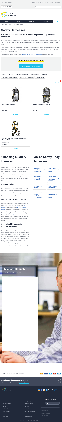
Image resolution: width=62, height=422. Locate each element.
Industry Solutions (6, 411)
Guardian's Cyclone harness (15, 214)
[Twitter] (50, 374)
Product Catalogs (28, 416)
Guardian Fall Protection (22, 74)
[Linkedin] (59, 374)
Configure (15, 114)
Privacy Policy (28, 401)
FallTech (11, 74)
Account (46, 2)
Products (6, 21)
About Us (33, 2)
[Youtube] (54, 374)
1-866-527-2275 (7, 6)
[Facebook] (46, 374)
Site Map (27, 406)
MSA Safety (44, 74)
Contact (51, 2)
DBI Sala (4, 74)
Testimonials (57, 2)
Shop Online (45, 21)
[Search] (59, 7)
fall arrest (10, 211)
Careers (4, 406)
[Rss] (41, 374)
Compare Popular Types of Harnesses (31, 66)
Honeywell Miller (35, 74)
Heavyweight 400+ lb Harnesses (9, 77)
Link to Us (27, 414)
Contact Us (27, 408)
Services (19, 21)
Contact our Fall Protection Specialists (32, 54)
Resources (31, 21)
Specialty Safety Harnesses (26, 77)
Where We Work (39, 2)
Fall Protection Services (7, 408)
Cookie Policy (5, 416)
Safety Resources (6, 401)
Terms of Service (6, 414)
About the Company (6, 403)
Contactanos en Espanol (30, 411)
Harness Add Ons (40, 77)
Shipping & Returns (29, 403)
